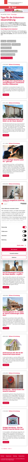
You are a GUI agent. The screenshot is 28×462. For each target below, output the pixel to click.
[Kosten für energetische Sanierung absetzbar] (13, 199)
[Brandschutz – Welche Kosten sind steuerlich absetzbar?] (13, 388)
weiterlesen (5, 94)
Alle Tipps (3, 41)
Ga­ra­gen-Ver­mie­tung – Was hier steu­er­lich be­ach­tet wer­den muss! (13, 428)
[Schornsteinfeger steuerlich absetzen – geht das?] (13, 158)
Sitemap (15, 456)
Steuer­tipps (14, 14)
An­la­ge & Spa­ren (11, 41)
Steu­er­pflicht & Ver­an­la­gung (8, 54)
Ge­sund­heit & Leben (6, 47)
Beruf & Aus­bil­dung (5, 44)
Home (8, 14)
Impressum (8, 456)
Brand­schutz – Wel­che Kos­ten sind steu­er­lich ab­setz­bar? (13, 390)
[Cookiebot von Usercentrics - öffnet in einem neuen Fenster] (20, 204)
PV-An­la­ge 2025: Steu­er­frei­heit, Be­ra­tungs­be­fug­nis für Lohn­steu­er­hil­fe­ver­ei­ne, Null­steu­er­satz (14, 82)
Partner (2, 456)
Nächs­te (5, 448)
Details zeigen (20, 245)
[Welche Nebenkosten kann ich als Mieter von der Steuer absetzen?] (13, 118)
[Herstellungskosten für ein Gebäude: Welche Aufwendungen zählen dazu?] (13, 310)
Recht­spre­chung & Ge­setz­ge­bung (9, 51)
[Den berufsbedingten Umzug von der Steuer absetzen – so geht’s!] (13, 271)
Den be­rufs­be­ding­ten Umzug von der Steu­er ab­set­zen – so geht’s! (13, 273)
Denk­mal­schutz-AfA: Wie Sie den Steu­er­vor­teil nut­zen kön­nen (13, 353)
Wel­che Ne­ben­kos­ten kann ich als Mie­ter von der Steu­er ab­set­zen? (13, 120)
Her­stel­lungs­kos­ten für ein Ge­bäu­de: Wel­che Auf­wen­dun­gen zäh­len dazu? (13, 313)
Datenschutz (21, 456)
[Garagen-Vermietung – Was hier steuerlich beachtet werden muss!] (13, 426)
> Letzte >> (9, 448)
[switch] (24, 231)
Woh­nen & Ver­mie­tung (6, 58)
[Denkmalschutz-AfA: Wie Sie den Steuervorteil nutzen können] (13, 351)
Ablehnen (14, 257)
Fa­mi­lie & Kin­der (16, 44)
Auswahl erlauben (14, 253)
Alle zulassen (14, 249)
